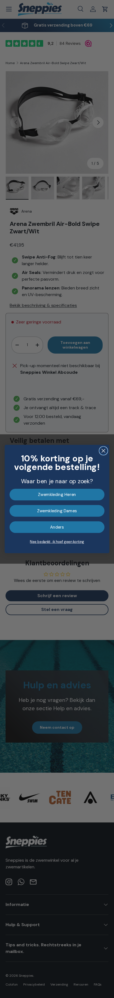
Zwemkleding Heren (57, 494)
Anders (57, 527)
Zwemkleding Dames (57, 511)
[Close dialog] (103, 451)
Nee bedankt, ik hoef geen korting (57, 541)
